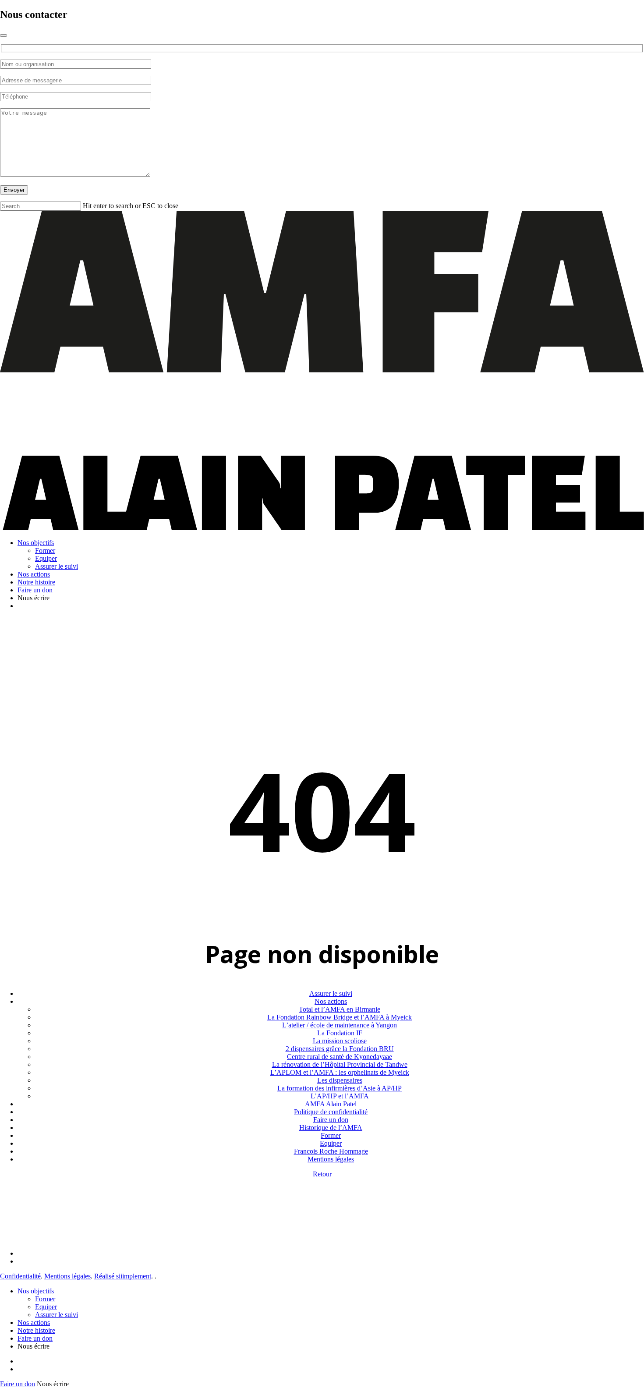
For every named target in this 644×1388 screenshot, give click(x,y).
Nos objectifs (36, 1291)
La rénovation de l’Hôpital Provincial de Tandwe (339, 1064)
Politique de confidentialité (331, 1111)
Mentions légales (331, 1159)
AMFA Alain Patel (331, 1104)
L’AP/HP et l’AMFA (340, 1096)
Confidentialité (20, 1276)
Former (331, 1135)
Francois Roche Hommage (331, 1151)
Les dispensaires (339, 1080)
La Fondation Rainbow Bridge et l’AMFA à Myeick (339, 1017)
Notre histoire (36, 1330)
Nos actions (331, 1001)
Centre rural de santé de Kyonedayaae (339, 1056)
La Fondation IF (339, 1033)
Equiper (331, 1143)
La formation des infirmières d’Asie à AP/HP (339, 1088)
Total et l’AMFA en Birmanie (339, 1009)
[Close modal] (3, 35)
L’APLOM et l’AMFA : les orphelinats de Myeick (339, 1072)
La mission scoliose (340, 1041)
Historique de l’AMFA (330, 1127)
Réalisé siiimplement (122, 1276)
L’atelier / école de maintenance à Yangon (339, 1025)
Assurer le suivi (330, 993)
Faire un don (330, 1119)
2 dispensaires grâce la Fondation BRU (340, 1048)
